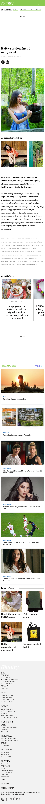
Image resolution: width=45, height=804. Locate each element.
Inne (3, 779)
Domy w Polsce (7, 695)
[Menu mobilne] (42, 3)
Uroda (3, 725)
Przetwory (5, 777)
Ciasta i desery (7, 772)
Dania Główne (7, 770)
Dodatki (4, 775)
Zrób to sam (6, 757)
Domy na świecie (7, 697)
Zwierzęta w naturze (9, 741)
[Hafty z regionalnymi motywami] (11, 632)
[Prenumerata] (15, 799)
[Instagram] (3, 799)
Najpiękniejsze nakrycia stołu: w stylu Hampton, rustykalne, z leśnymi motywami (17, 312)
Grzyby (4, 743)
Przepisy (5, 783)
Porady (4, 713)
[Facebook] (7, 799)
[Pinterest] (11, 799)
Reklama (4, 686)
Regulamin (5, 677)
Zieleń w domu (7, 715)
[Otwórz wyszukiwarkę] (37, 3)
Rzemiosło (5, 752)
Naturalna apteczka (9, 727)
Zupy (3, 768)
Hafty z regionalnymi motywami (8, 647)
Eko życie (4, 731)
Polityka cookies (8, 681)
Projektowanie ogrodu (10, 718)
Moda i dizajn (16, 302)
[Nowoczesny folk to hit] (33, 632)
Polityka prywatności (10, 679)
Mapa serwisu (6, 684)
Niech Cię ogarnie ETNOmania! (10, 615)
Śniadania (5, 764)
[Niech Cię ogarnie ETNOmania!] (11, 601)
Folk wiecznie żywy (30, 615)
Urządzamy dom (7, 700)
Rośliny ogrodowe (8, 711)
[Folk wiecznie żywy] (33, 601)
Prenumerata (7, 788)
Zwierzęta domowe (9, 739)
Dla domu (5, 729)
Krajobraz (5, 745)
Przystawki (5, 766)
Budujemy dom (7, 702)
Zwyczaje (5, 754)
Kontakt (4, 688)
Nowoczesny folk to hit (32, 646)
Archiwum (5, 675)
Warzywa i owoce (8, 709)
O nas (3, 673)
